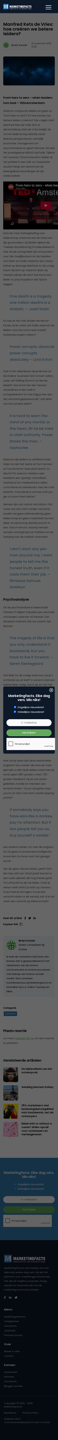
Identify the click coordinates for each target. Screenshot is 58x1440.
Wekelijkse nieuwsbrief (31, 712)
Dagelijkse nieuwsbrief (31, 707)
